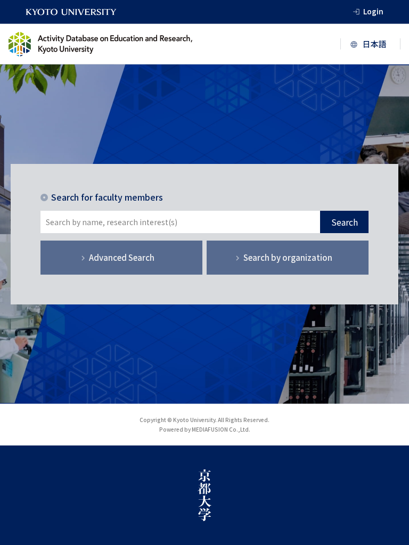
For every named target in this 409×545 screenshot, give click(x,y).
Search (344, 222)
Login (373, 11)
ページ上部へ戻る (389, 425)
